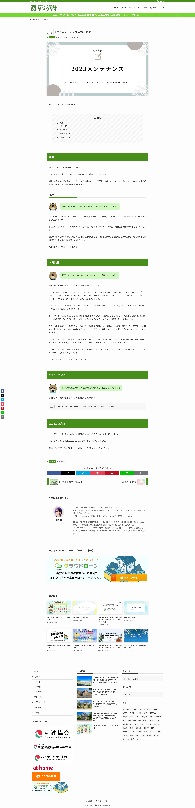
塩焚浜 (125, 717)
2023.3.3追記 (65, 137)
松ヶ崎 (149, 724)
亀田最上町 (147, 709)
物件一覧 (38, 696)
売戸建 (38, 687)
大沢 (131, 717)
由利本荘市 (126, 732)
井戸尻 (156, 709)
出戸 (145, 713)
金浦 (142, 735)
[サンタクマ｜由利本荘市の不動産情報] (44, 7)
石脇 (145, 732)
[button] (54, 473)
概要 (61, 122)
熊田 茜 (58, 520)
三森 (139, 709)
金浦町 (149, 735)
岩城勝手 (158, 717)
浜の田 (156, 724)
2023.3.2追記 (65, 133)
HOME (36, 671)
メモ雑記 (63, 129)
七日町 (133, 709)
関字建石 (126, 739)
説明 (65, 126)
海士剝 (125, 728)
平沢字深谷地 (127, 724)
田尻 (152, 728)
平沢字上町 (132, 720)
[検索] (163, 1)
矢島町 (139, 732)
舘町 (158, 732)
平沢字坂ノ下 (154, 720)
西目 (131, 735)
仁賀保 (125, 713)
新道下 (136, 724)
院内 (132, 739)
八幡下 (132, 713)
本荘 (142, 724)
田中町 (146, 728)
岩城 (151, 717)
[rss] (157, 1)
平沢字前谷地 (142, 720)
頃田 (138, 739)
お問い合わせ (39, 702)
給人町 (152, 732)
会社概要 (38, 707)
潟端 (131, 728)
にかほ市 (126, 709)
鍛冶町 (156, 735)
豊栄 (137, 735)
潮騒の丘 (138, 728)
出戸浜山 (153, 713)
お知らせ (51, 37)
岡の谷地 (144, 717)
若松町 (125, 735)
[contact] (160, 1)
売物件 (37, 677)
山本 (137, 717)
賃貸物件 (39, 691)
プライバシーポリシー (101, 801)
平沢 (124, 720)
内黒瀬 (139, 713)
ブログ (37, 712)
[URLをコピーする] (141, 473)
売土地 (38, 682)
